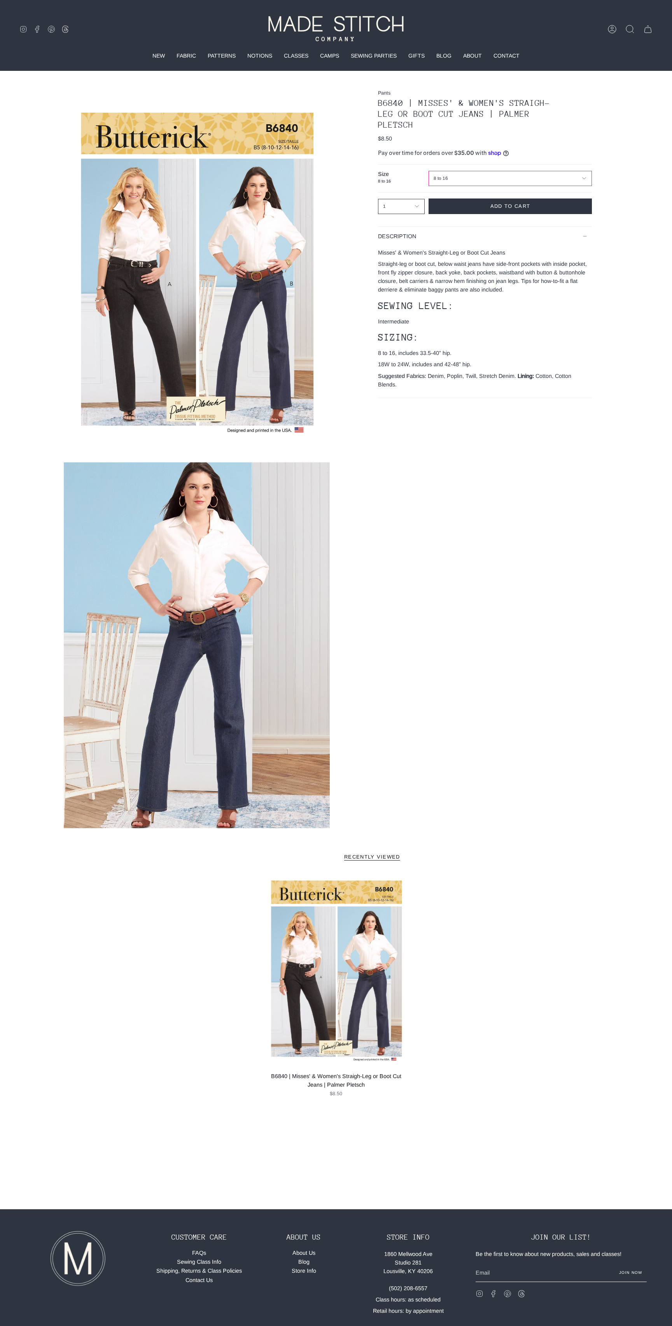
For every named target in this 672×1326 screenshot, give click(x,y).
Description (397, 236)
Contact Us (199, 1280)
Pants (384, 93)
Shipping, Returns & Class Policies (199, 1271)
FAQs (199, 1253)
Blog (304, 1262)
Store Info (304, 1271)
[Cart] (648, 29)
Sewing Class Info (199, 1262)
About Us (303, 1253)
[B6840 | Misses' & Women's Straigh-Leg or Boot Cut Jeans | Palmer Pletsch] (336, 971)
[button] (630, 29)
